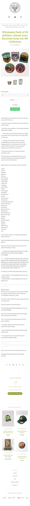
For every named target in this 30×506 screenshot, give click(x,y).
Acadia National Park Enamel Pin (8, 431)
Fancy (16, 365)
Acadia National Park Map (8, 455)
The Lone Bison (15, 45)
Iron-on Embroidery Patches (20, 24)
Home (2, 24)
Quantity (12, 99)
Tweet (10, 365)
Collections (8, 24)
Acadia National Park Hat (22, 431)
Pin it (13, 365)
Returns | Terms (15, 482)
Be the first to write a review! (15, 393)
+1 (19, 365)
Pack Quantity (4, 91)
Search (15, 473)
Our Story (15, 476)
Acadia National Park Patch (22, 457)
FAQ (15, 479)
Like (7, 365)
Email (23, 365)
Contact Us (15, 485)
